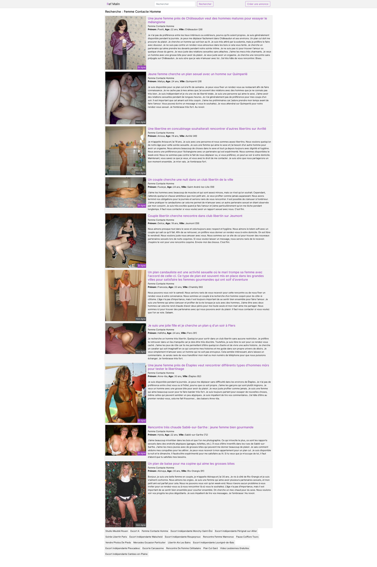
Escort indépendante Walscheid (145, 536)
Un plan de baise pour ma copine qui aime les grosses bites (191, 463)
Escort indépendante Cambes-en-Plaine (126, 554)
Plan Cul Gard (210, 548)
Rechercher (205, 4)
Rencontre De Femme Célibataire (183, 548)
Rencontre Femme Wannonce (218, 536)
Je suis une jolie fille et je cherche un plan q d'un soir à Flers (191, 325)
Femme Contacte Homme (155, 531)
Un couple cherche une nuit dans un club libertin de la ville (190, 179)
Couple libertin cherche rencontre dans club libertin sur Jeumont (195, 216)
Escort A (134, 531)
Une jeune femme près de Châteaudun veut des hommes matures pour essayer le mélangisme (207, 20)
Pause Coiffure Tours (247, 536)
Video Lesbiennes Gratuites (234, 548)
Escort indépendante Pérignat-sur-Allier (236, 531)
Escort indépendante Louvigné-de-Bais (213, 542)
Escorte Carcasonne (153, 548)
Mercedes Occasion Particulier (149, 542)
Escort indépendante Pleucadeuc (122, 548)
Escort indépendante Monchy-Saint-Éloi (192, 531)
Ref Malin (113, 4)
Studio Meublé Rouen (116, 531)
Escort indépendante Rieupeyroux (183, 536)
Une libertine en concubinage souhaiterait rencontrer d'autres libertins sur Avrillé (207, 128)
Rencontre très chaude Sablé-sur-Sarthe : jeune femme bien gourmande (200, 427)
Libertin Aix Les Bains (179, 542)
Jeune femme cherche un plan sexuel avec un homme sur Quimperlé (197, 74)
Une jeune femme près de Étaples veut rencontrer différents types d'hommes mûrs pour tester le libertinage (208, 367)
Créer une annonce (257, 4)
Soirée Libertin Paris (116, 536)
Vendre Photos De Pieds (118, 542)
